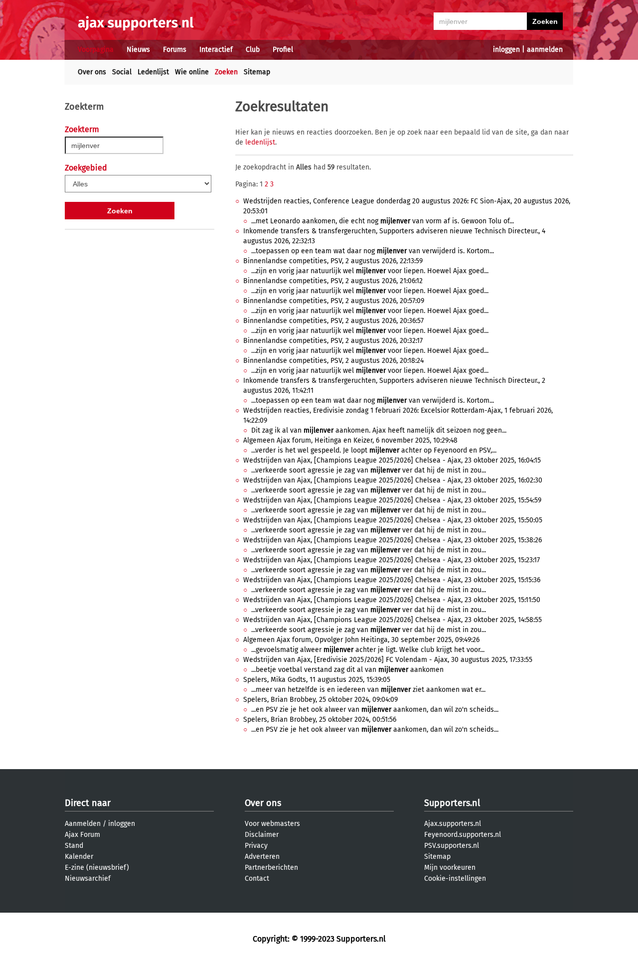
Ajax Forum (82, 834)
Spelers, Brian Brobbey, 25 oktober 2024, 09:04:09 (320, 699)
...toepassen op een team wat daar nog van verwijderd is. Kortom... (372, 251)
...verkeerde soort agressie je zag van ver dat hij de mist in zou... (368, 470)
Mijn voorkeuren (450, 867)
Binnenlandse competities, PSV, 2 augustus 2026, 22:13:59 (333, 261)
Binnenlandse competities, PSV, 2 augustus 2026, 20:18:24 (333, 360)
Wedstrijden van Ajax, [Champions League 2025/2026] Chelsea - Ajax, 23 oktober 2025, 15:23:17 (391, 560)
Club (253, 49)
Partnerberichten (271, 867)
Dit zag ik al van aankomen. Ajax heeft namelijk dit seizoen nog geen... (378, 430)
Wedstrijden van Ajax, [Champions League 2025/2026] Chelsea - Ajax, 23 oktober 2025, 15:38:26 (392, 540)
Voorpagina (96, 49)
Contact (257, 878)
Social (122, 72)
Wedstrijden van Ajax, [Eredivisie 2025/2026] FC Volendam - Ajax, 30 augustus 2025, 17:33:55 (387, 659)
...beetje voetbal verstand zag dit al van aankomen (347, 669)
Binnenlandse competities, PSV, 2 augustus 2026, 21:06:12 (333, 281)
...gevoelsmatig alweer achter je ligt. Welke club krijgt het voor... (367, 649)
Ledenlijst (153, 72)
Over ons (92, 72)
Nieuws (138, 49)
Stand (74, 845)
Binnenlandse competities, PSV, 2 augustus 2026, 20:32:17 (333, 340)
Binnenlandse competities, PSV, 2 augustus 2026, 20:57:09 (333, 301)
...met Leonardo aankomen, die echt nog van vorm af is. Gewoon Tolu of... (382, 221)
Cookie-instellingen (455, 878)
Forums (174, 49)
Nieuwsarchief (88, 878)
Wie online (192, 72)
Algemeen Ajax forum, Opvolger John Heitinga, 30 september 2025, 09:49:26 (361, 640)
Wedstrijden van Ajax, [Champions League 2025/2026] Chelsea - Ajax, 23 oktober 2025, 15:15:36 (391, 580)
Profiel (283, 49)
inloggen (506, 49)
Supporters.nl (452, 803)
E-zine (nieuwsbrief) (97, 867)
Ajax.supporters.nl (452, 823)
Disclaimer (262, 834)
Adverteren (262, 856)
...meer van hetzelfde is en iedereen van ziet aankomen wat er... (368, 689)
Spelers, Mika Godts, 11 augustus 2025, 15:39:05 (316, 679)
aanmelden (545, 49)
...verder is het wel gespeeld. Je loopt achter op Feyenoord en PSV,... (373, 450)
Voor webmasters (272, 823)
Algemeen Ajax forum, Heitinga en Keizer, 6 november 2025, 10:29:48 (350, 440)
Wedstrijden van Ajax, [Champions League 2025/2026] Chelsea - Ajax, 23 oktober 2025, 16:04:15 (392, 460)
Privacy (256, 845)
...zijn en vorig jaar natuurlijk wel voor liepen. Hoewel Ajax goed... (369, 271)
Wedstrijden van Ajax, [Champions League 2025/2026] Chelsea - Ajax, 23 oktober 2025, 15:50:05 (392, 520)
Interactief (216, 49)
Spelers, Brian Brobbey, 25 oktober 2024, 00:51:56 (319, 719)
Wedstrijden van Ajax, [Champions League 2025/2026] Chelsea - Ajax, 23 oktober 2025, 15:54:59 (392, 500)
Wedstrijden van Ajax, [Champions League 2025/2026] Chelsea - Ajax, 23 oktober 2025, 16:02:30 (392, 480)
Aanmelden (83, 823)
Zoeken (226, 72)
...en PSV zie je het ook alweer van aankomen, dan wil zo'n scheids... (374, 709)
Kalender (79, 856)
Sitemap (257, 72)
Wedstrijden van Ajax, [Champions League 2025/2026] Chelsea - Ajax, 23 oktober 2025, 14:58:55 (392, 620)
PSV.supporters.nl (451, 845)
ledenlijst (260, 142)
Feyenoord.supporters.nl (462, 834)
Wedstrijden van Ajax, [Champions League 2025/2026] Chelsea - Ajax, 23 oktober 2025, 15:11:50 (391, 600)
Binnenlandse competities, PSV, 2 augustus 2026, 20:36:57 (333, 321)
